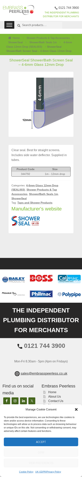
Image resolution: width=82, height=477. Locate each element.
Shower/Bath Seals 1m (43, 42)
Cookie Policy (26, 471)
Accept (41, 442)
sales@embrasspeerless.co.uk (44, 373)
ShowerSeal (15, 42)
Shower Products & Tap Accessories (48, 37)
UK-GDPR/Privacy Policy (48, 471)
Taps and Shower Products (34, 202)
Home (16, 37)
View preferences (41, 463)
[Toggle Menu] (9, 25)
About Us (54, 396)
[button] (76, 409)
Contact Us (55, 401)
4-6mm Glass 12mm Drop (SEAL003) (39, 44)
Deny (41, 452)
